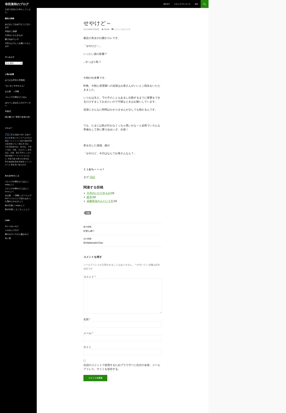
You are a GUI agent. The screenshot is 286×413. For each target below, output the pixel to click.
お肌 (7, 144)
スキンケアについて (182, 4)
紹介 (196, 4)
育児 (13, 134)
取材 (16, 162)
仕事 (17, 159)
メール (88, 333)
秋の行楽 (9, 205)
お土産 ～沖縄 (12, 91)
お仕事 (10, 138)
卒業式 (8, 111)
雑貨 (17, 134)
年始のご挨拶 (11, 31)
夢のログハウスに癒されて (17, 234)
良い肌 (8, 238)
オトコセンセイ (12, 226)
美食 (12, 165)
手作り (22, 153)
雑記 (20, 144)
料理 (30, 141)
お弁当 (23, 165)
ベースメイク (18, 156)
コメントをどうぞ (122, 29)
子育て (22, 135)
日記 (92, 177)
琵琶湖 (11, 147)
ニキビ (28, 153)
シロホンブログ (12, 230)
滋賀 (26, 141)
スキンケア (19, 138)
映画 (11, 144)
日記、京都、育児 (12, 153)
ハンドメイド (14, 141)
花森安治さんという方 (100, 200)
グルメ (15, 144)
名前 (86, 319)
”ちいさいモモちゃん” (15, 85)
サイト (87, 347)
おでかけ (28, 138)
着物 (11, 156)
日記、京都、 (12, 150)
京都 (27, 135)
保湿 (7, 156)
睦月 (89, 196)
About (166, 4)
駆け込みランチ (12, 39)
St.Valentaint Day (93, 240)
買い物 (17, 165)
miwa (106, 29)
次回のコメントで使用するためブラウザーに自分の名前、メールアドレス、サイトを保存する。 (121, 366)
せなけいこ (22, 150)
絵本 (22, 141)
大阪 (13, 159)
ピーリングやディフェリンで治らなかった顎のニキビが (18, 198)
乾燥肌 (21, 162)
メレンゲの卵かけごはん (16, 97)
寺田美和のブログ (17, 4)
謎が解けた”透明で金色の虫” (17, 117)
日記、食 (18, 147)
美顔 (7, 141)
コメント (89, 276)
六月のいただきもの (99, 192)
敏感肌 (11, 162)
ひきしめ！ (89, 228)
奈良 (29, 150)
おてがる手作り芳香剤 (15, 80)
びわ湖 (22, 159)
